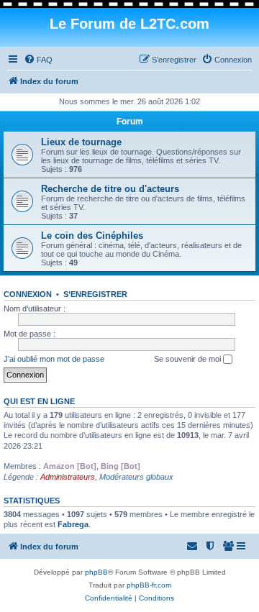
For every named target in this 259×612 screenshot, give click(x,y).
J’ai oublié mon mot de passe (54, 359)
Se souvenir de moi (188, 359)
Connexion (28, 294)
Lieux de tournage (81, 142)
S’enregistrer (95, 294)
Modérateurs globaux (136, 476)
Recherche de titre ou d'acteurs (110, 188)
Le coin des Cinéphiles (92, 235)
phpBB (96, 572)
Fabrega (73, 524)
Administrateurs (67, 476)
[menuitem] (38, 59)
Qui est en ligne (39, 401)
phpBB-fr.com (149, 585)
